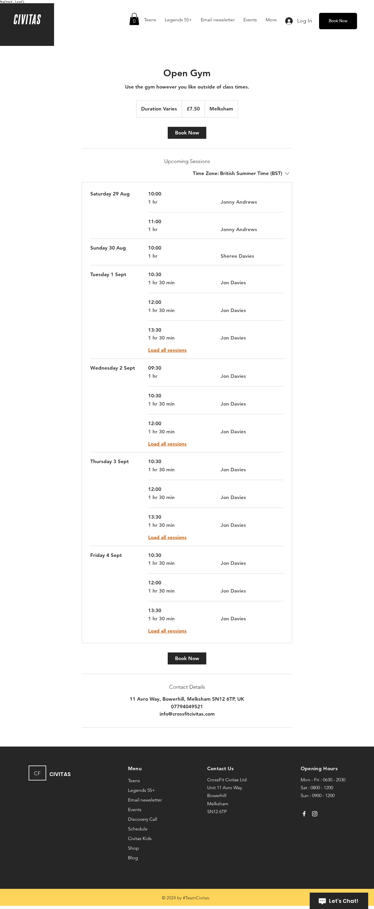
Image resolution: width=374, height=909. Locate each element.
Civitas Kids (140, 838)
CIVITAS (27, 19)
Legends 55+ (141, 790)
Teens (134, 780)
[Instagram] (314, 813)
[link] (187, 133)
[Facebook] (304, 813)
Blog (133, 857)
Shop (133, 848)
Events (134, 809)
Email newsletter (145, 800)
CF (37, 773)
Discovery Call (142, 819)
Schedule (138, 829)
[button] (134, 19)
